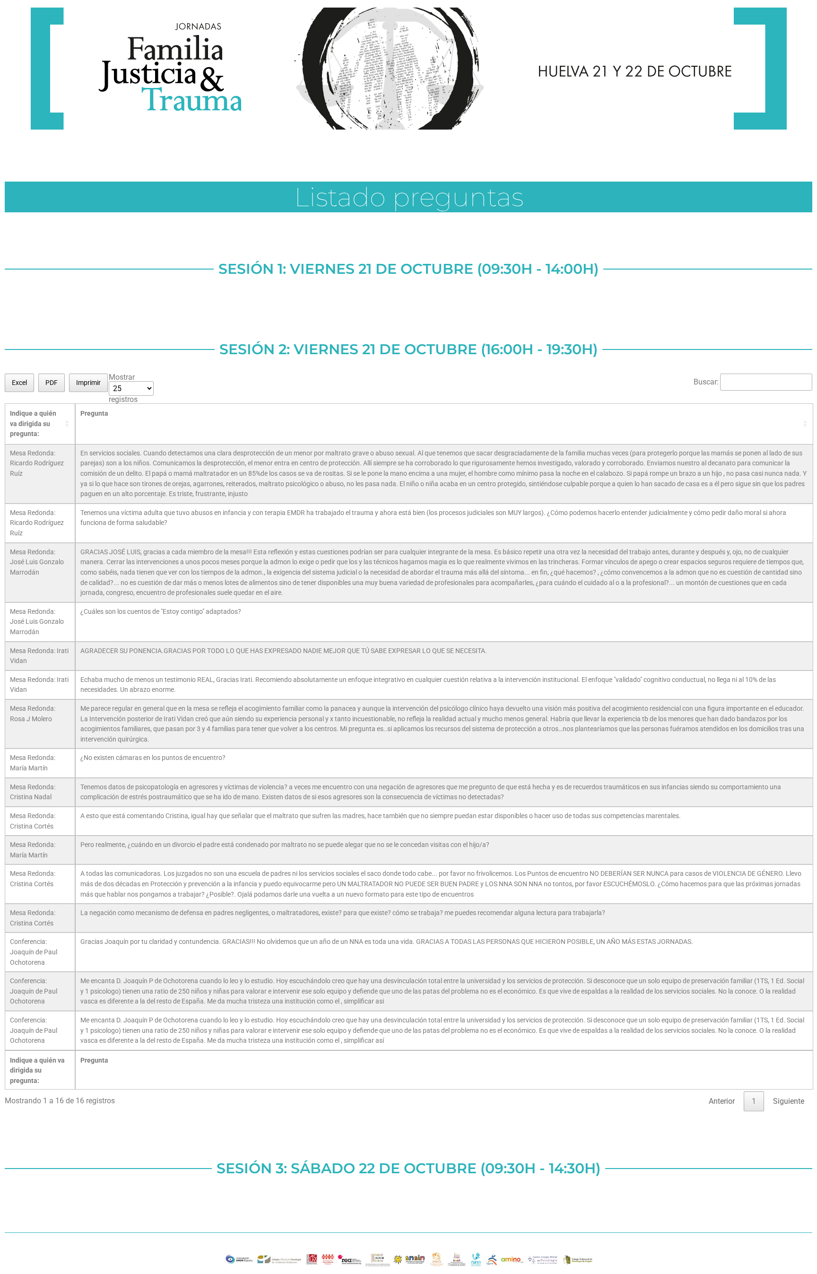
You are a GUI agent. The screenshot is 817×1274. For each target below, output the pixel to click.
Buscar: (706, 381)
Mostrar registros (123, 388)
